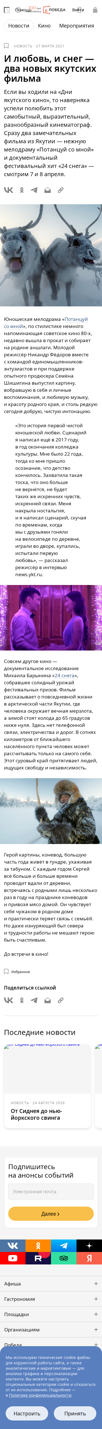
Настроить (27, 1413)
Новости (18, 25)
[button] (51, 1283)
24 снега (65, 675)
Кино (44, 25)
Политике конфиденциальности (40, 1395)
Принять (75, 1413)
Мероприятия (76, 25)
